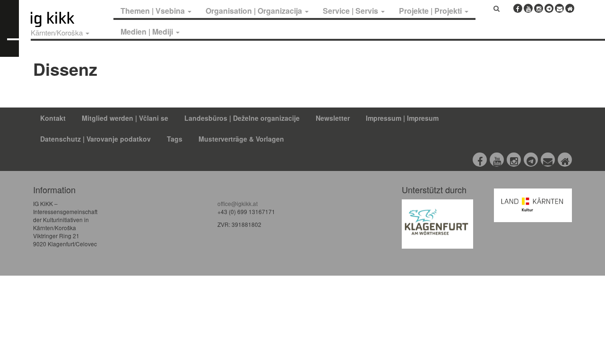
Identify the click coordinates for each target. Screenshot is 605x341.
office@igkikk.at (237, 203)
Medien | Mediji (148, 31)
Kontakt (53, 118)
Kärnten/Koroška (58, 32)
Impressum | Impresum (402, 118)
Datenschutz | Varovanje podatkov (95, 139)
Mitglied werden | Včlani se (125, 118)
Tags (174, 139)
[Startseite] (70, 19)
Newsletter (333, 118)
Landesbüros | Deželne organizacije (242, 118)
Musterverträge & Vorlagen (241, 139)
